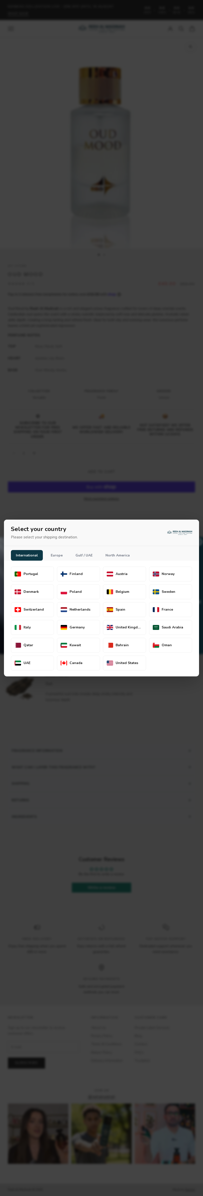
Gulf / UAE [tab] (84, 555)
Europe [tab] (57, 555)
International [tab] (27, 555)
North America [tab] (117, 555)
